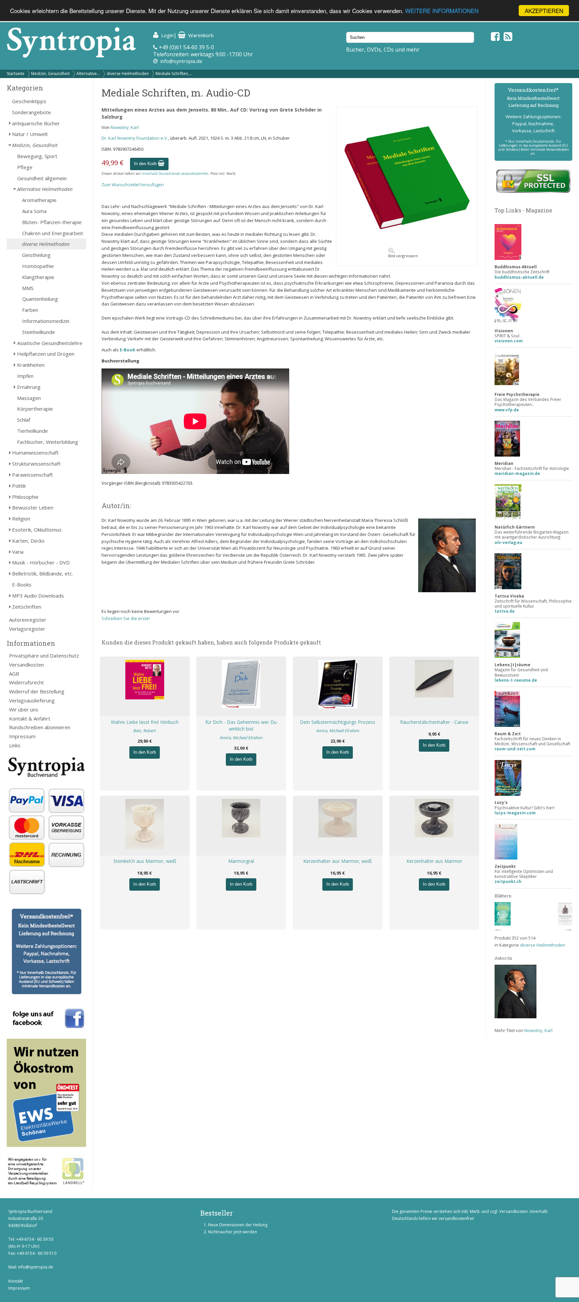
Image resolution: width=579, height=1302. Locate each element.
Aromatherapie (39, 200)
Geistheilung (36, 255)
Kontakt (15, 1281)
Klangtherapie (38, 277)
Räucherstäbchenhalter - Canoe (434, 722)
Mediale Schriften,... (173, 73)
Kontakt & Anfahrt (29, 718)
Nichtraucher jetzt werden (232, 1232)
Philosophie (25, 496)
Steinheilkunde (38, 332)
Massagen (29, 398)
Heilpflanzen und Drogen (45, 353)
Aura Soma (34, 211)
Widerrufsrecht (26, 682)
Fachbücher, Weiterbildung (47, 441)
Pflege (25, 167)
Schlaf (23, 419)
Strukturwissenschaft (36, 463)
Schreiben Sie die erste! (126, 618)
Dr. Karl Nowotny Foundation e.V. (135, 138)
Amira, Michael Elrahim (241, 738)
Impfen (25, 375)
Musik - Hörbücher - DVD (41, 562)
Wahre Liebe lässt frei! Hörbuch (145, 722)
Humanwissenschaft (35, 452)
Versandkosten (26, 664)
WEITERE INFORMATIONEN (441, 11)
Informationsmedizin (45, 321)
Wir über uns (23, 709)
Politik (19, 485)
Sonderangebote (31, 112)
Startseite (15, 73)
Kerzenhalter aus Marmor (434, 861)
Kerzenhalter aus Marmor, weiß (337, 861)
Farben (30, 309)
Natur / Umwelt (30, 134)
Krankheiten (31, 364)
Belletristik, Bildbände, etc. (42, 573)
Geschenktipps (29, 101)
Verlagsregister (27, 628)
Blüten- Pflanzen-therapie (52, 222)
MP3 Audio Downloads (38, 595)
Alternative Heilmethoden (45, 189)
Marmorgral (241, 861)
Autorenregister (27, 619)
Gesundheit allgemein (42, 178)
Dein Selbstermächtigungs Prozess (337, 722)
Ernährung (29, 387)
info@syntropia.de (181, 61)
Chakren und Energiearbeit (52, 233)
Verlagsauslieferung (32, 700)
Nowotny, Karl (125, 127)
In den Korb (146, 163)
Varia (17, 551)
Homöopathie (38, 266)
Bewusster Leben (32, 507)
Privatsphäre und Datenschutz (44, 655)
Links (14, 745)
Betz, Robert (144, 731)
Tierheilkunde (32, 430)
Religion (21, 518)
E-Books (21, 584)
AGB (14, 673)
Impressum (22, 736)
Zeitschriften (26, 606)
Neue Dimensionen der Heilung (237, 1225)
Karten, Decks (28, 540)
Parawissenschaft (32, 474)
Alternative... (88, 73)
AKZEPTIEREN (544, 10)
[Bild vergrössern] (407, 242)
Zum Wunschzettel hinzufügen (133, 185)
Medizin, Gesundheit (50, 73)
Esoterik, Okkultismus (37, 529)
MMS (28, 288)
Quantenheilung (40, 298)
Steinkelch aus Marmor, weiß (144, 861)
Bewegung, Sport (37, 156)
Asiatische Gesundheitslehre (49, 343)
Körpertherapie (35, 408)
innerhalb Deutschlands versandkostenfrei (175, 173)
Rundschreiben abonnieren (39, 727)
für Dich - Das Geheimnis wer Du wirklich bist (241, 725)
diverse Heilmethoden (128, 73)
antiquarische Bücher (36, 123)
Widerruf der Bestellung (36, 691)
